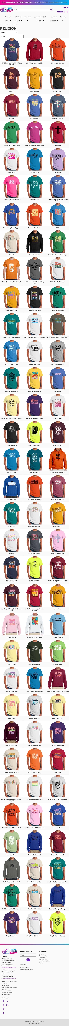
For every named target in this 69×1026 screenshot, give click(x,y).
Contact (41, 954)
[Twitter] (7, 1001)
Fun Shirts (8, 24)
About (40, 962)
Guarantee (42, 957)
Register (61, 12)
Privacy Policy (43, 959)
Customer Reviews (25, 967)
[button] (8, 19)
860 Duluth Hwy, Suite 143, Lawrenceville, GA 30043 (9, 971)
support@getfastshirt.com (58, 2)
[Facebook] (3, 1001)
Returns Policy (43, 955)
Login (66, 8)
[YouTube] (3, 1008)
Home (1, 24)
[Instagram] (7, 1005)
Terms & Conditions (44, 961)
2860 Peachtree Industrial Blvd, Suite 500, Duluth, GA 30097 (9, 960)
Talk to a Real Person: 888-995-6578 (36, 2)
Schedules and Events (26, 969)
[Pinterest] (3, 1005)
